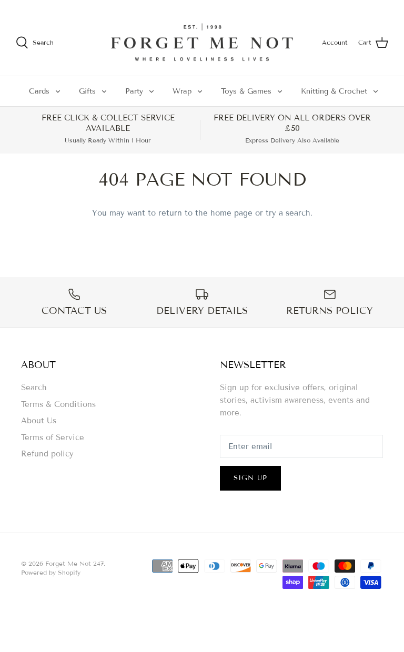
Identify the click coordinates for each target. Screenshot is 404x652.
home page (231, 213)
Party (134, 91)
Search (34, 387)
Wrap (182, 91)
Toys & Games (246, 91)
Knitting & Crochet (334, 91)
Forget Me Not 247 (74, 563)
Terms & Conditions (58, 404)
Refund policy (47, 454)
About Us (38, 420)
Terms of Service (52, 437)
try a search (288, 213)
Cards (39, 91)
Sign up (250, 478)
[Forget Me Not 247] (202, 42)
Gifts (87, 91)
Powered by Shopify (50, 572)
